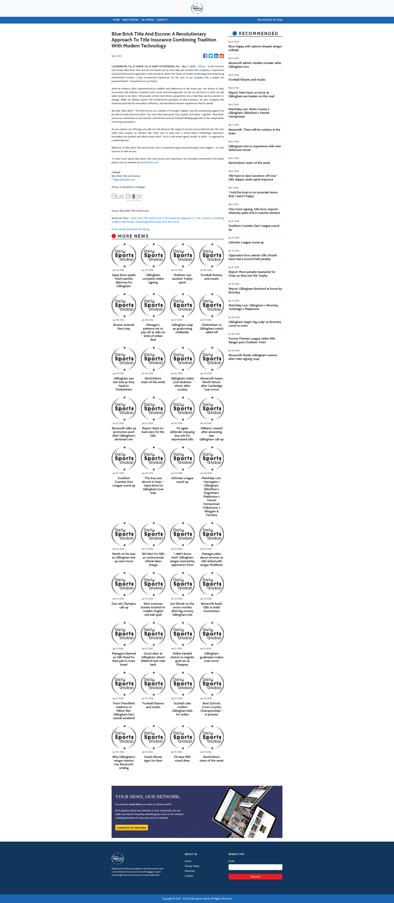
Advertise (190, 870)
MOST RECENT (130, 19)
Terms (188, 861)
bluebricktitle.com (149, 162)
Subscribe (255, 876)
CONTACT (162, 19)
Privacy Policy (192, 866)
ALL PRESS (148, 19)
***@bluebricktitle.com (123, 179)
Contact (189, 875)
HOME (116, 19)
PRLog (201, 66)
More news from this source (164, 221)
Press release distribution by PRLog (130, 229)
